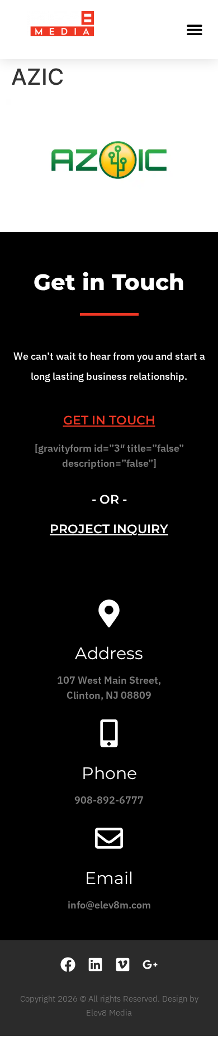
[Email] (109, 838)
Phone (109, 773)
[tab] (109, 420)
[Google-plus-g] (150, 964)
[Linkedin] (95, 964)
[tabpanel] (109, 459)
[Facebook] (67, 964)
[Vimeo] (122, 964)
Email (109, 878)
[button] (194, 29)
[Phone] (109, 733)
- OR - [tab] (109, 499)
